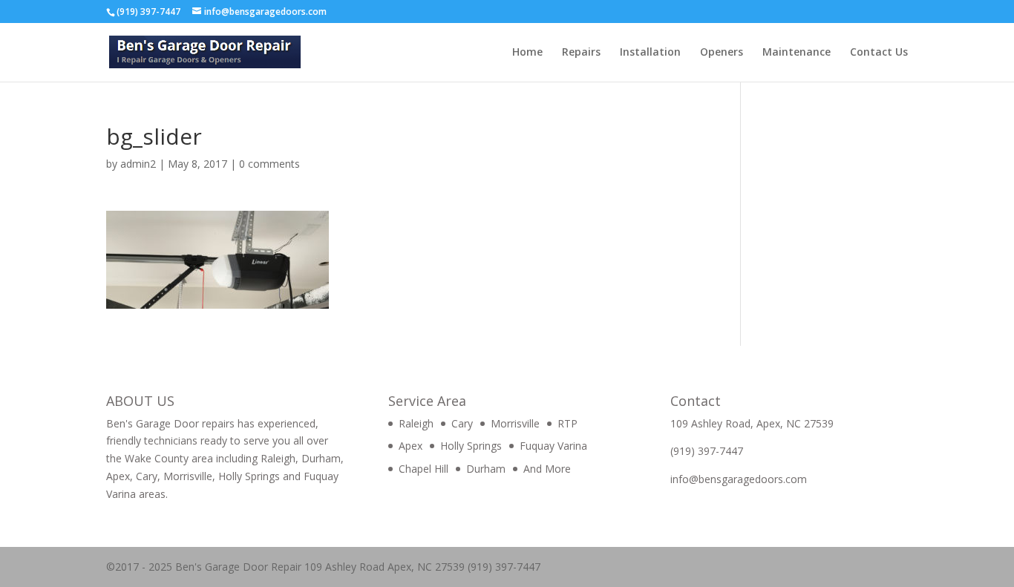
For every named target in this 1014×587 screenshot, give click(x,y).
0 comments (269, 164)
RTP (567, 423)
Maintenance (796, 53)
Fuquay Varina (553, 446)
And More (547, 469)
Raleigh (416, 423)
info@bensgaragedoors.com (738, 479)
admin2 (138, 164)
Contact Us (879, 53)
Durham (486, 469)
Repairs (581, 53)
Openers (721, 53)
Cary (462, 423)
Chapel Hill (423, 469)
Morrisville (515, 423)
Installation (650, 53)
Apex (410, 446)
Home (527, 53)
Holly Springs (471, 446)
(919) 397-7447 (706, 451)
